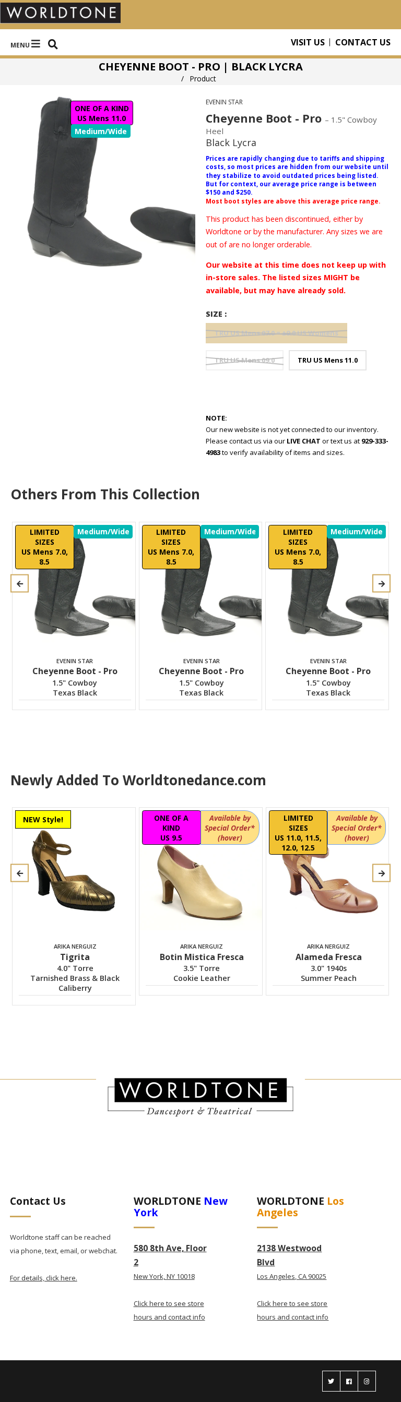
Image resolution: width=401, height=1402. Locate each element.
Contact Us (363, 42)
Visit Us (308, 42)
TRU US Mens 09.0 (245, 360)
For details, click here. (43, 1278)
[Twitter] (331, 1381)
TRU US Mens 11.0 (328, 360)
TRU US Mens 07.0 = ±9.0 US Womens (276, 333)
